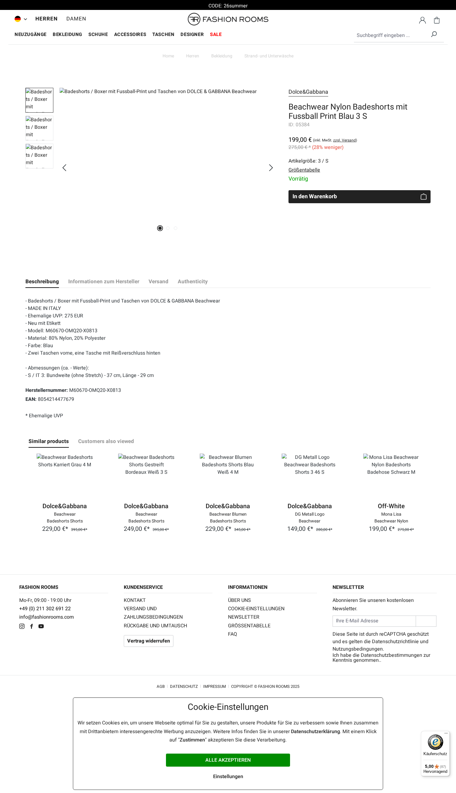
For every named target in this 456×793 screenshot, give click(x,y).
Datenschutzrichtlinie (395, 641)
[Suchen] (434, 33)
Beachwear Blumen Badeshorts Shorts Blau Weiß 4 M (228, 517)
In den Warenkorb (315, 196)
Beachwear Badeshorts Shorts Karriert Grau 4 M (65, 517)
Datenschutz (184, 686)
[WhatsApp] (51, 627)
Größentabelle (249, 625)
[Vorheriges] (64, 168)
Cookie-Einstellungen (256, 608)
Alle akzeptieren (228, 760)
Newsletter (243, 617)
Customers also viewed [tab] (106, 441)
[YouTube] (42, 627)
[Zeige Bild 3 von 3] (175, 228)
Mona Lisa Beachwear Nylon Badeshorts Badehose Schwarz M (391, 517)
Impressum (214, 686)
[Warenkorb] (437, 19)
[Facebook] (33, 627)
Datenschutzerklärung (315, 731)
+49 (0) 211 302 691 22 (45, 608)
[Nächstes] (271, 168)
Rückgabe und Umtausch (155, 625)
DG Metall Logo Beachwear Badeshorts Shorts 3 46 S (309, 517)
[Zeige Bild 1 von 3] (160, 228)
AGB (161, 686)
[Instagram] (23, 627)
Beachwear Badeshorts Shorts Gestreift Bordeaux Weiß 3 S (146, 517)
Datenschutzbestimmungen (391, 655)
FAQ (232, 634)
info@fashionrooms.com (46, 617)
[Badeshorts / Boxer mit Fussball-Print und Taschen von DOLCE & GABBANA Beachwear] (168, 154)
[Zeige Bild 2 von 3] (167, 228)
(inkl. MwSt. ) (335, 140)
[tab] (42, 282)
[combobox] (399, 36)
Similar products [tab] (49, 441)
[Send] (426, 621)
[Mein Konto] (422, 19)
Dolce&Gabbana (308, 92)
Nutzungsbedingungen (358, 649)
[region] (150, 167)
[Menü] (446, 734)
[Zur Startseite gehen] (228, 19)
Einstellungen (228, 776)
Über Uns (239, 600)
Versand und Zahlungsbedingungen (153, 613)
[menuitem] (19, 19)
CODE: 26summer (228, 6)
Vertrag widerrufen (148, 641)
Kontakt (135, 600)
